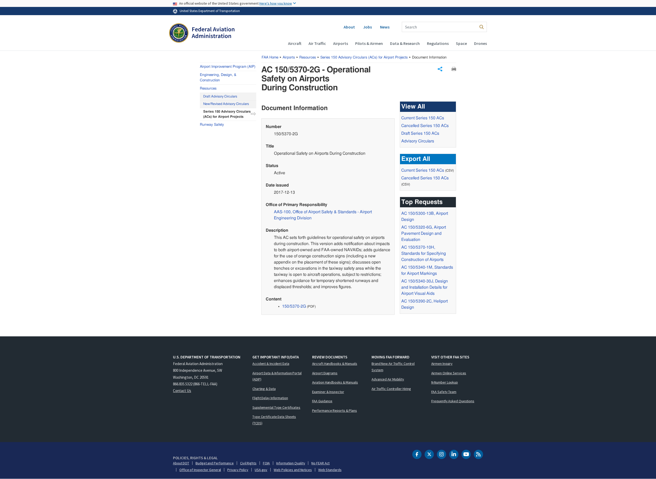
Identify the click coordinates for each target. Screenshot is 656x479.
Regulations (438, 43)
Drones (480, 43)
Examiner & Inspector (328, 391)
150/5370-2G (294, 306)
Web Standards (330, 470)
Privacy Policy (237, 470)
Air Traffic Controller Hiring (391, 388)
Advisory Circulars (417, 141)
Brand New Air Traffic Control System (393, 366)
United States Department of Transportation (210, 11)
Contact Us (182, 390)
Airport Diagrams (324, 373)
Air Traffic (317, 43)
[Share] (440, 69)
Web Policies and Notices (293, 470)
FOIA (266, 463)
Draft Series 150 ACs (420, 133)
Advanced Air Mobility (388, 379)
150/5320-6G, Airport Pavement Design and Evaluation (423, 233)
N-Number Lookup (444, 382)
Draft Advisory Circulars (220, 96)
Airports (340, 43)
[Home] (201, 33)
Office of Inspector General (200, 470)
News (384, 27)
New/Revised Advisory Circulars (226, 104)
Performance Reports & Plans (334, 410)
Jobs (367, 27)
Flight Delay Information (270, 398)
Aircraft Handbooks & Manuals (334, 363)
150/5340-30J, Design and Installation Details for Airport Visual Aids (424, 287)
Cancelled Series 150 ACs (425, 126)
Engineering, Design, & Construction (218, 77)
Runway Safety (212, 124)
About (349, 27)
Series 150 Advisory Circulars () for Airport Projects (364, 57)
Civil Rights (248, 463)
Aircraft (294, 43)
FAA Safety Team (444, 391)
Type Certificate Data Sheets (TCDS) (274, 419)
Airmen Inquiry (442, 363)
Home (270, 57)
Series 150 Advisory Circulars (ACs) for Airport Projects (227, 114)
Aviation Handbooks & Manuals (335, 382)
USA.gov (261, 470)
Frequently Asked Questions (452, 401)
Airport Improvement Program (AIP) (227, 67)
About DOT (181, 463)
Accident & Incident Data (270, 363)
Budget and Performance (215, 463)
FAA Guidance (322, 401)
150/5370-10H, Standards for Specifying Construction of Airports (423, 253)
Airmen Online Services (448, 373)
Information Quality (290, 463)
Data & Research (405, 43)
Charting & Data (264, 388)
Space (461, 43)
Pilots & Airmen (369, 43)
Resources (307, 57)
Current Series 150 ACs (422, 118)
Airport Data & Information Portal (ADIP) (277, 376)
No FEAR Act (320, 463)
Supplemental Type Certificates (276, 407)
